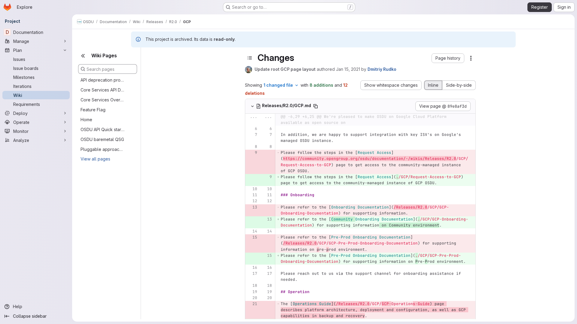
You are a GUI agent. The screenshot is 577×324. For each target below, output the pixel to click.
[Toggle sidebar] (250, 58)
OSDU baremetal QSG (102, 139)
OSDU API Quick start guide (103, 129)
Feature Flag (93, 109)
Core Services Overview (103, 99)
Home (86, 119)
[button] (448, 58)
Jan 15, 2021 (348, 69)
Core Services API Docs (103, 89)
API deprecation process (103, 79)
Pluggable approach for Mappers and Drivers (103, 149)
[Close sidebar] (83, 56)
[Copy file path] (315, 106)
